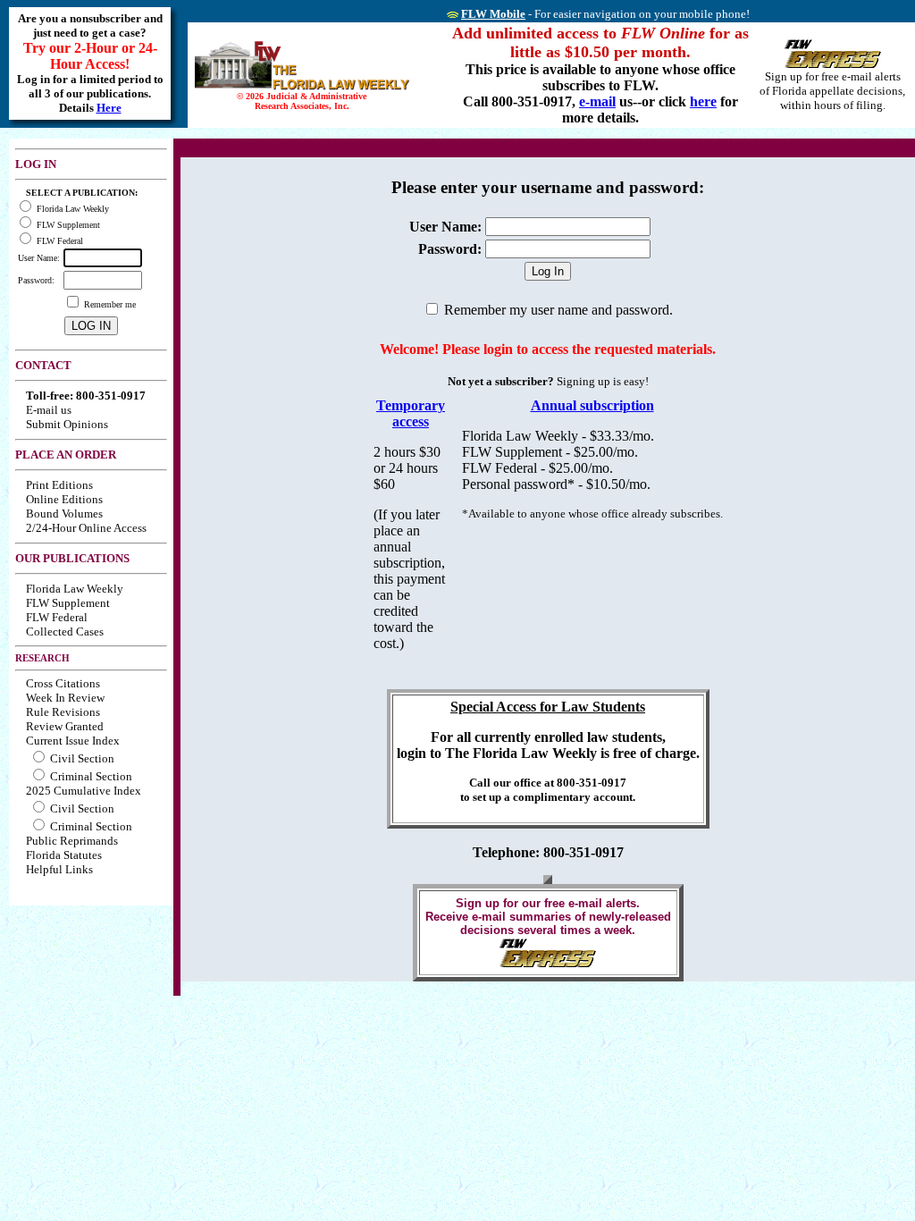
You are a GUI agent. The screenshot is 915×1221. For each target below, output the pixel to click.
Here (109, 107)
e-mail (597, 101)
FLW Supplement (68, 603)
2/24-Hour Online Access (86, 528)
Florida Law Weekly (74, 588)
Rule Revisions (63, 712)
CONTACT (43, 365)
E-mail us (48, 410)
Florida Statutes (64, 855)
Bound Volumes (64, 513)
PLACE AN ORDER (65, 454)
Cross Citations (63, 683)
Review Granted (65, 726)
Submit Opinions (67, 424)
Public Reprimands (72, 840)
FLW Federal (57, 617)
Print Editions (59, 485)
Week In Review (65, 697)
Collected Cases (65, 631)
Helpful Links (59, 869)
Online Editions (64, 499)
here (703, 101)
